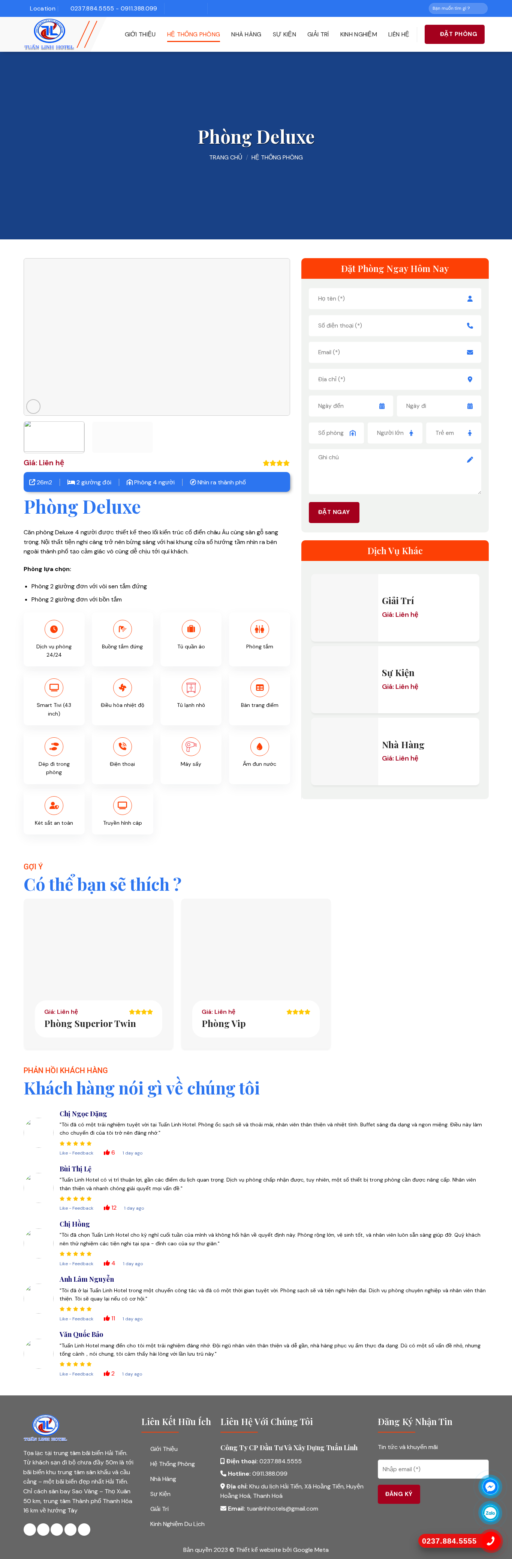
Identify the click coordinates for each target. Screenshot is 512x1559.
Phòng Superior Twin (90, 1023)
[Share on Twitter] (43, 1529)
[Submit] (481, 8)
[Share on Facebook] (30, 1529)
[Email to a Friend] (57, 1529)
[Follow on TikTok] (184, 8)
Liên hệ (398, 34)
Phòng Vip (224, 1023)
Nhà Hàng (246, 34)
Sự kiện (284, 34)
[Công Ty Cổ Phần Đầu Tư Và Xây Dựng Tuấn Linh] (61, 34)
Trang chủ (226, 157)
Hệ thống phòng (193, 34)
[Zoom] (33, 406)
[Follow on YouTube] (195, 8)
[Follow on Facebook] (173, 8)
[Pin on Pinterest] (70, 1529)
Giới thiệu (140, 34)
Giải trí (318, 34)
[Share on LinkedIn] (84, 1529)
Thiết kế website (259, 1550)
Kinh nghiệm (358, 34)
